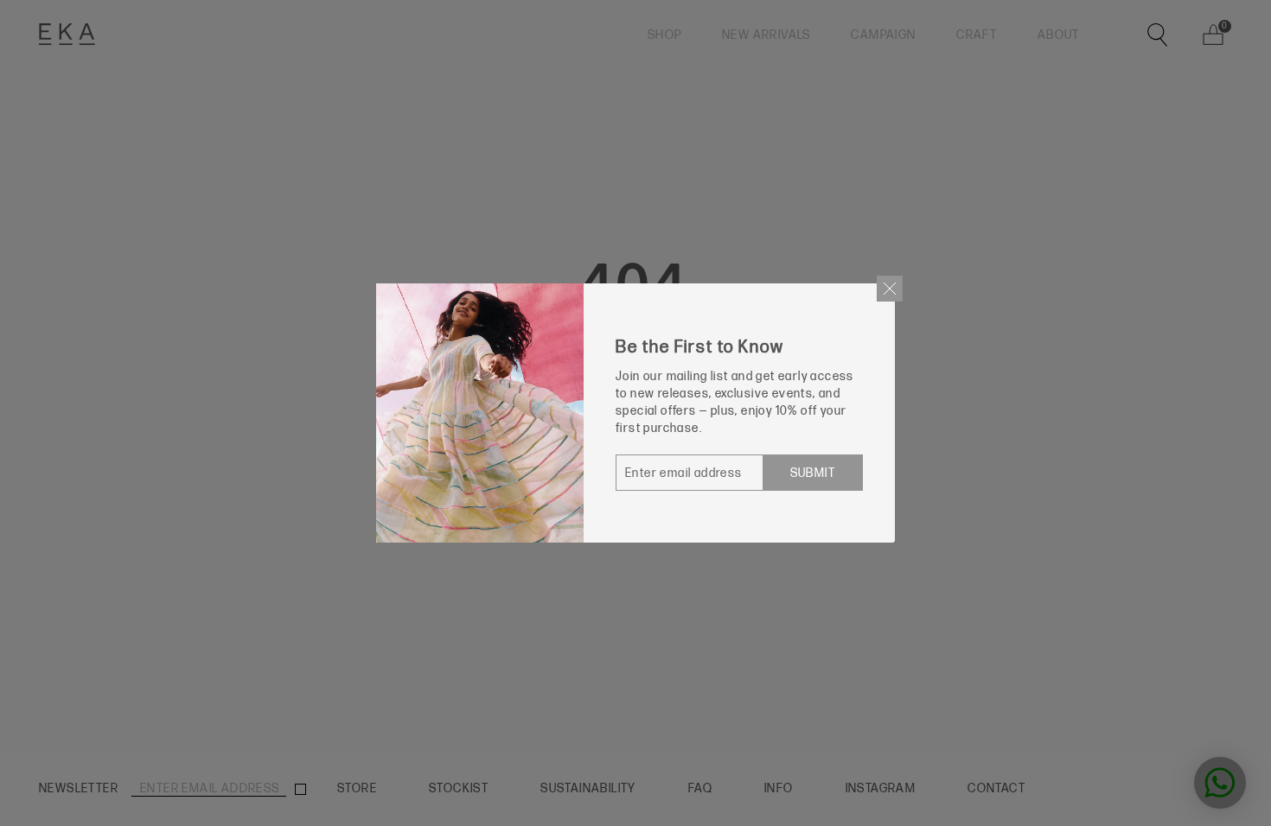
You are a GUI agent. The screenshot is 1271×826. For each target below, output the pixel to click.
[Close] (890, 289)
